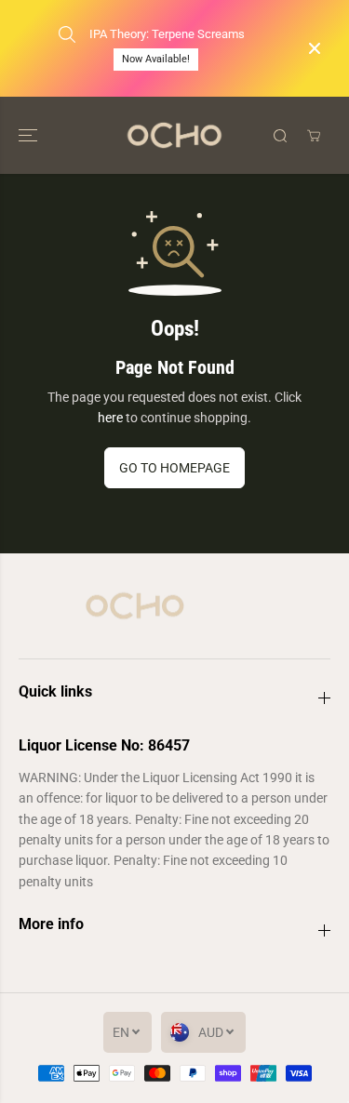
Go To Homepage (174, 467)
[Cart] (313, 136)
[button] (30, 135)
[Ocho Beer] (174, 135)
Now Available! (156, 59)
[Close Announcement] (314, 48)
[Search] (280, 136)
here (110, 417)
